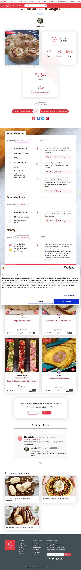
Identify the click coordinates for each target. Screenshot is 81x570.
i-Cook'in (13, 1)
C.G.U (34, 545)
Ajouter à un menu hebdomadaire (55, 111)
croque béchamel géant (22, 321)
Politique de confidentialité (36, 550)
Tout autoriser (66, 301)
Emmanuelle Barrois (22, 375)
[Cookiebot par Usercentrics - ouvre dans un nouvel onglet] (65, 267)
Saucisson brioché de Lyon (59, 378)
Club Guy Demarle (23, 545)
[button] (2, 5)
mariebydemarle (22, 317)
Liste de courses (23, 141)
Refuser (40, 301)
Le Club (3, 1)
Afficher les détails (68, 295)
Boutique (33, 1)
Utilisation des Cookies (36, 553)
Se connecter (32, 413)
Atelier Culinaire (62, 1)
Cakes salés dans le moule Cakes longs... (22, 381)
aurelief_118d (36, 448)
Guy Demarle (22, 544)
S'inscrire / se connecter (30, 567)
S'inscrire (47, 413)
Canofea (43, 1)
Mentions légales (37, 547)
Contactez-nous (37, 544)
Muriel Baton (29, 437)
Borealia (53, 1)
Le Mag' (21, 547)
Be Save (23, 1)
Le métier (73, 1)
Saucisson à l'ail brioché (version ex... (59, 321)
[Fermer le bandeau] (78, 267)
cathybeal (59, 317)
